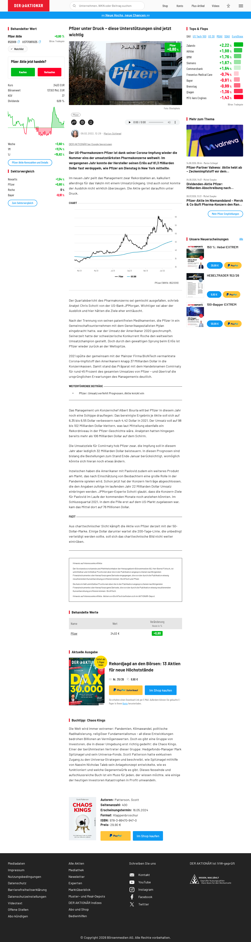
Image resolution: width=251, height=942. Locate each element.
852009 (12, 41)
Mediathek (76, 870)
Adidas (190, 51)
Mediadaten (16, 863)
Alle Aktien (76, 863)
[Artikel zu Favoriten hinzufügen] (91, 122)
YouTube (144, 882)
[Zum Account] (180, 5)
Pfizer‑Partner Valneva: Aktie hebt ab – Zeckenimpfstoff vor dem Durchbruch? (214, 169)
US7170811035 (30, 41)
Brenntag (192, 86)
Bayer (190, 80)
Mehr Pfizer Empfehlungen (225, 213)
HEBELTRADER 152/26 (223, 275)
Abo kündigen (18, 916)
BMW (189, 57)
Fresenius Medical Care (199, 75)
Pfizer (76, 114)
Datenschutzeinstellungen (27, 896)
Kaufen (23, 72)
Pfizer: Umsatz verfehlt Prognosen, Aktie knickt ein (111, 393)
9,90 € (214, 294)
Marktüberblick (79, 890)
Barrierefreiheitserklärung (27, 890)
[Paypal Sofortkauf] (116, 836)
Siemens (191, 63)
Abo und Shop (79, 909)
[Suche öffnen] (74, 5)
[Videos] (215, 5)
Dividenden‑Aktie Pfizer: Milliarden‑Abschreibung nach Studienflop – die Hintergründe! (210, 186)
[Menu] (240, 5)
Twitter (143, 904)
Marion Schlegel (112, 133)
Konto (125, 703)
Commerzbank (195, 69)
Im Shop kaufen (160, 690)
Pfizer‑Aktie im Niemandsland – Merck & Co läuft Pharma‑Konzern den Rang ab (215, 202)
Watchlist (19, 49)
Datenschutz (17, 883)
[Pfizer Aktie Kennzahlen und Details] (36, 121)
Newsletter (77, 877)
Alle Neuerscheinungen (236, 239)
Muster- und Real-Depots (87, 896)
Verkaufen (49, 72)
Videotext (15, 903)
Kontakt (144, 875)
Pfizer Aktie (15, 36)
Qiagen (190, 92)
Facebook (145, 897)
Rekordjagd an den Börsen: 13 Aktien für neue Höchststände (144, 666)
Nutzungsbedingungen (24, 877)
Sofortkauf (132, 690)
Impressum (16, 870)
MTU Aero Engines (197, 98)
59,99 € (215, 323)
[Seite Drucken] (82, 122)
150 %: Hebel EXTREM (222, 247)
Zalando (191, 45)
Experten (75, 883)
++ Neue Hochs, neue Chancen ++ (125, 15)
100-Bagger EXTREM (221, 304)
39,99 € (215, 265)
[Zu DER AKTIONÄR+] (198, 5)
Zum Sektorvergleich (22, 203)
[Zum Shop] (165, 5)
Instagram (145, 889)
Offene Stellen (18, 909)
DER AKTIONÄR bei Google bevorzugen (90, 144)
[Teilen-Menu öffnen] (74, 122)
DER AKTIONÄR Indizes (85, 903)
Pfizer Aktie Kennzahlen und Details (30, 162)
